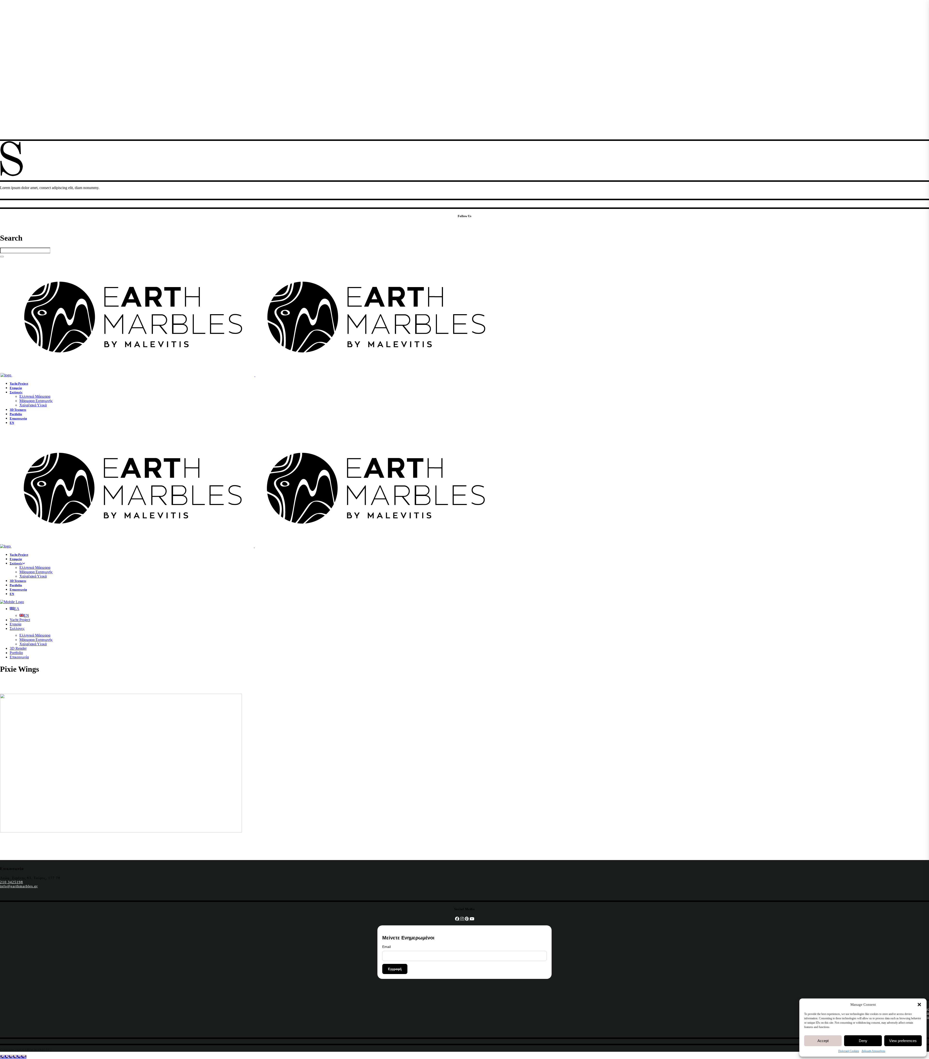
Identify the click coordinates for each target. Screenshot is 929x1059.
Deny (863, 1041)
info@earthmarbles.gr (19, 886)
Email (386, 947)
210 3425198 (11, 882)
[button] (919, 1004)
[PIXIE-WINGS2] (121, 831)
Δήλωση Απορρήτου (873, 1051)
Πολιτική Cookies (848, 1051)
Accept (823, 1041)
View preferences (903, 1041)
